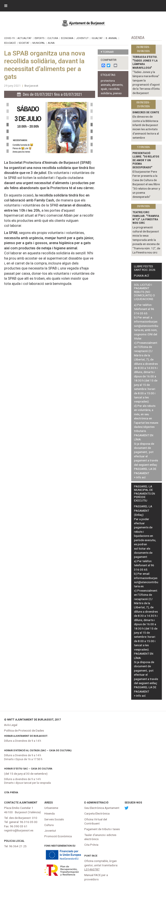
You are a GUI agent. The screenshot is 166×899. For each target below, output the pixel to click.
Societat (24, 43)
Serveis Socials (54, 819)
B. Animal (111, 38)
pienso (117, 93)
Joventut (82, 38)
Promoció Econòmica (58, 836)
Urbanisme (51, 808)
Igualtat (97, 38)
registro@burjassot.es (18, 830)
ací (143, 477)
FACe (94, 855)
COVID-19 (9, 38)
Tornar (108, 52)
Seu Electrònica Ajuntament (101, 808)
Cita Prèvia (11, 792)
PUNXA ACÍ (141, 275)
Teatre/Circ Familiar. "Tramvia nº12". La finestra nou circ (145, 217)
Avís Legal (10, 725)
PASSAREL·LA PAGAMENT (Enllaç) (143, 510)
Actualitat (25, 38)
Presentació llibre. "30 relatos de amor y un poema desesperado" (145, 160)
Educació (10, 43)
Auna (51, 43)
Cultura (52, 38)
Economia (67, 38)
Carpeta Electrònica (97, 813)
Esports (39, 38)
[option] (49, 127)
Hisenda (49, 813)
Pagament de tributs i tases (102, 829)
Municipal (38, 43)
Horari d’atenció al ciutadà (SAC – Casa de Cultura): (38, 750)
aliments (117, 84)
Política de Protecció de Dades (24, 730)
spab (104, 89)
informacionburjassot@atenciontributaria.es (146, 326)
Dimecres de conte (145, 112)
